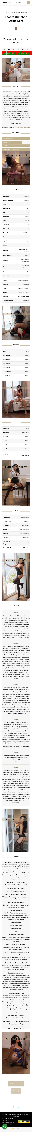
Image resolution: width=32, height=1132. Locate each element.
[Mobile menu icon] (28, 2)
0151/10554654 (20, 3)
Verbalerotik (6, 525)
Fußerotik (26, 521)
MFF (28, 537)
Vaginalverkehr (7, 521)
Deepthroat (6, 529)
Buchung (16, 1091)
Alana (28, 127)
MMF (27, 543)
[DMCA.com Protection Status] (24, 1122)
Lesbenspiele (6, 537)
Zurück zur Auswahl (16, 1084)
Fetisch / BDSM (7, 548)
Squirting (5, 533)
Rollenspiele (26, 548)
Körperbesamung (24, 533)
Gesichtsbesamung (24, 529)
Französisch (6, 517)
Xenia (17, 127)
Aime (25, 127)
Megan (21, 127)
